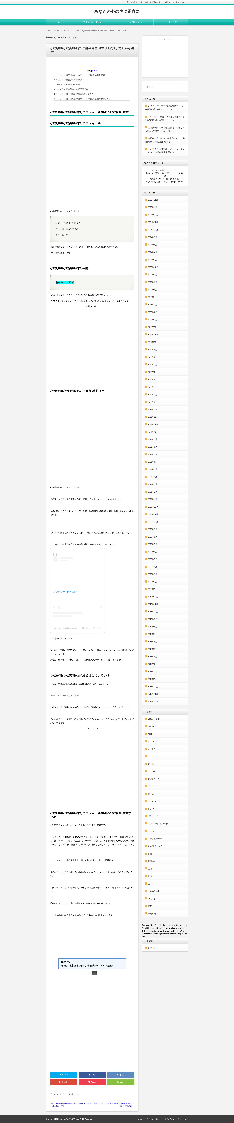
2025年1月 (152, 207)
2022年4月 (152, 387)
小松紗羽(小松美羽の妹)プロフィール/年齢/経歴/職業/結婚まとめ (82, 99)
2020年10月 (153, 522)
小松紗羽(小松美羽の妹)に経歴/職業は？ (72, 89)
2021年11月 (153, 424)
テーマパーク (154, 801)
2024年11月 (153, 222)
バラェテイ (153, 816)
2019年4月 (152, 656)
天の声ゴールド (155, 846)
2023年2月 (152, 312)
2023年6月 (152, 282)
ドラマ (151, 809)
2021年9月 (152, 439)
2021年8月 (152, 447)
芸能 (150, 906)
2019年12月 (153, 597)
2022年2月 (152, 402)
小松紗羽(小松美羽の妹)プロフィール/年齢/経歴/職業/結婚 (79, 75)
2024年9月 (152, 237)
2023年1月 (152, 319)
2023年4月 (152, 297)
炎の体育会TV (154, 891)
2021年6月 (152, 462)
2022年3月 (152, 394)
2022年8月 (152, 357)
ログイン (152, 948)
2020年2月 (152, 581)
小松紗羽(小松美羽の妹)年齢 (67, 84)
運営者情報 (156, 2)
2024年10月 (153, 230)
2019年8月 (152, 626)
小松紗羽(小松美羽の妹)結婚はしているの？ (73, 94)
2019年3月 (152, 664)
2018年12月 (153, 686)
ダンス (151, 786)
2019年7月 (152, 634)
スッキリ (152, 771)
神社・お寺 (153, 898)
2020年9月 (152, 529)
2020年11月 (153, 514)
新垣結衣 (152, 861)
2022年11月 (153, 334)
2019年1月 (152, 679)
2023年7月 (152, 274)
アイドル (152, 749)
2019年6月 (152, 641)
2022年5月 (152, 379)
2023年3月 (152, 304)
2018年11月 (153, 694)
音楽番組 (152, 913)
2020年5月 (152, 559)
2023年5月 (152, 289)
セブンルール (154, 779)
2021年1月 (152, 499)
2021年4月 (152, 477)
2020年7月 (152, 544)
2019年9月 (152, 619)
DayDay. (151, 726)
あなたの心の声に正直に (117, 11)
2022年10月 (153, 342)
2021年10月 (153, 432)
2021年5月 (152, 469)
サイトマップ (183, 2)
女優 (150, 854)
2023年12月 (153, 267)
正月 (150, 883)
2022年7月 (152, 364)
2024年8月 (152, 244)
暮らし (151, 876)
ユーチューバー (155, 839)
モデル (151, 831)
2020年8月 (152, 537)
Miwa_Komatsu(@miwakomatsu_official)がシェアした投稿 (77, 628)
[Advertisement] (92, 326)
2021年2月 (152, 492)
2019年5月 (152, 649)
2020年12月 (153, 507)
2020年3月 (152, 574)
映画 (150, 868)
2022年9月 (152, 349)
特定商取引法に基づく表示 (138, 2)
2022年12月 (153, 327)
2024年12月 (153, 215)
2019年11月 (153, 604)
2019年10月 (153, 611)
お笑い (151, 741)
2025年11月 (153, 200)
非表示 (94, 71)
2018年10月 (153, 701)
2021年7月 (152, 454)
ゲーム (151, 764)
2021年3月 (152, 484)
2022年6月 (152, 372)
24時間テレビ (73, 1094)
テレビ (81, 1094)
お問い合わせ (169, 2)
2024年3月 (152, 260)
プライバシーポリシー (93, 22)
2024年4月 (152, 252)
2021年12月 (153, 417)
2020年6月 (152, 552)
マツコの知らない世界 (158, 823)
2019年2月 (152, 671)
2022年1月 (152, 409)
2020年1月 (152, 589)
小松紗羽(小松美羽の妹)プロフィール (71, 80)
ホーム (57, 22)
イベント (152, 756)
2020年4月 (152, 567)
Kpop (150, 734)
